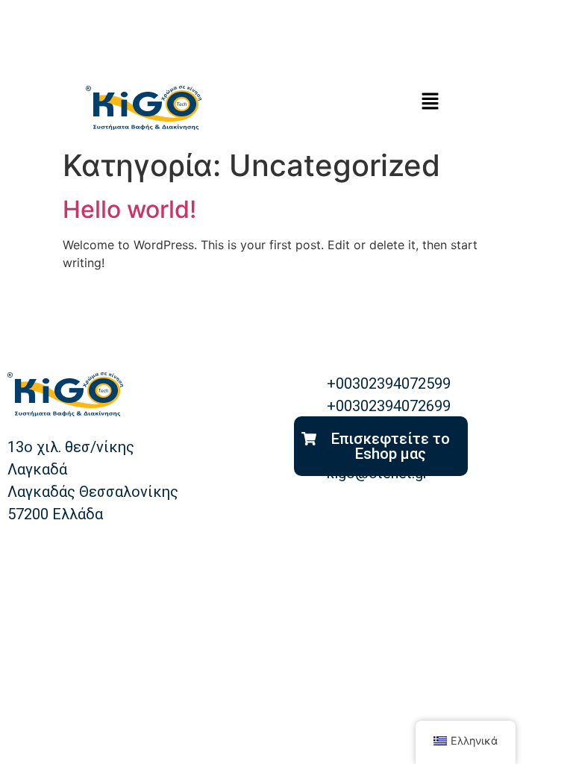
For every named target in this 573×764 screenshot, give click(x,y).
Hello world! (129, 209)
